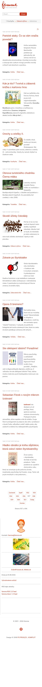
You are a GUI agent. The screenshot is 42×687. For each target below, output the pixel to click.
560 (18, 500)
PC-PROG (21, 637)
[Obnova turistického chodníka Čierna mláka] (13, 185)
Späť (20, 493)
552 (27, 493)
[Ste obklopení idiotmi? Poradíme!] (13, 358)
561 (25, 500)
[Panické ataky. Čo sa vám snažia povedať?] (13, 49)
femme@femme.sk (15, 535)
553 (34, 493)
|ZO (25, 637)
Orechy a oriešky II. (13, 133)
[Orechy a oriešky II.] (13, 142)
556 (24, 496)
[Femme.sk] (12, 4)
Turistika (13, 204)
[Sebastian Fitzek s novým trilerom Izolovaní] (13, 408)
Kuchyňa (13, 161)
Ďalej (32, 500)
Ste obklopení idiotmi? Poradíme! (21, 348)
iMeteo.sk (27, 570)
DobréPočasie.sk (17, 570)
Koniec (22, 503)
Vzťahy (13, 337)
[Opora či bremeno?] (13, 314)
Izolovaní (27, 404)
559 (11, 500)
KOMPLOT (32, 637)
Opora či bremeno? (13, 304)
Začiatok (12, 493)
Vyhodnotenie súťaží (9, 580)
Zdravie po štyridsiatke (15, 257)
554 (10, 496)
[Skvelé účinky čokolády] (13, 226)
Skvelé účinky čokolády (15, 215)
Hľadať (23, 14)
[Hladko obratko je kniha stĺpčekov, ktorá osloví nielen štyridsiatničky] (13, 459)
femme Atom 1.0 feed (9, 594)
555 (17, 496)
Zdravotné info (15, 293)
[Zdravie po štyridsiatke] (13, 268)
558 (33, 496)
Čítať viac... (21, 72)
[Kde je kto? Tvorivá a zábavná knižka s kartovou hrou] (13, 97)
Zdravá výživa (15, 246)
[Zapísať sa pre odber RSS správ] (38, 29)
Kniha (12, 72)
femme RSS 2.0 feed (9, 591)
